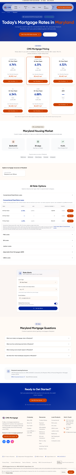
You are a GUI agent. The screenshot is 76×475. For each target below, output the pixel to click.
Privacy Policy (5, 462)
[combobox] (38, 282)
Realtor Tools (43, 449)
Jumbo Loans (55, 431)
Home (3, 12)
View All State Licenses (31, 376)
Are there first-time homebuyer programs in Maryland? (21, 355)
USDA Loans (54, 428)
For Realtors (46, 7)
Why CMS (29, 420)
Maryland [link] (15, 12)
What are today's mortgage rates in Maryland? (20, 338)
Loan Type (21, 279)
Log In (53, 7)
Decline (63, 472)
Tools (39, 7)
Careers (29, 428)
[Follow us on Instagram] (12, 441)
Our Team (29, 425)
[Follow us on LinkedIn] (8, 441)
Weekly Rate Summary (24, 303)
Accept (71, 472)
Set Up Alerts (39, 308)
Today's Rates (43, 420)
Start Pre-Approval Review (64, 7)
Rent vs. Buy (42, 441)
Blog (34, 7)
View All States (50, 34)
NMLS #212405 (60, 456)
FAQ (40, 443)
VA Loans (53, 425)
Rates (8, 12)
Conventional (55, 420)
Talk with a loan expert (9, 436)
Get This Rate (11, 81)
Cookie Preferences (16, 462)
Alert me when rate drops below (26, 286)
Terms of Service (26, 462)
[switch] (56, 303)
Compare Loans (55, 441)
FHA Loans (54, 423)
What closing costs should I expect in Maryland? (20, 350)
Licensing (34, 462)
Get (69, 210)
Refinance (54, 433)
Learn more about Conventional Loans (62, 227)
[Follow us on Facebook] (4, 441)
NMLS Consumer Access (17, 376)
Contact (29, 435)
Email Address (21, 295)
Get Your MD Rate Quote (29, 34)
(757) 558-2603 (69, 428)
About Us (25, 7)
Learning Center (43, 446)
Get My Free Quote (36, 400)
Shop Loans (15, 7)
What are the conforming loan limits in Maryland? (20, 344)
